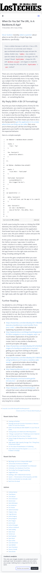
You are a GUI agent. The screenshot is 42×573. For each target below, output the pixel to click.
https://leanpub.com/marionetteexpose (20, 388)
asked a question (25, 35)
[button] (39, 16)
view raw (36, 220)
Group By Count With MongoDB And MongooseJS (15, 408)
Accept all (34, 568)
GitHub (17, 220)
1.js (4, 220)
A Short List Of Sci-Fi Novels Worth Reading (28, 411)
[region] (21, 178)
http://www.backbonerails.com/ (17, 369)
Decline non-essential (23, 568)
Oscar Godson (7, 35)
